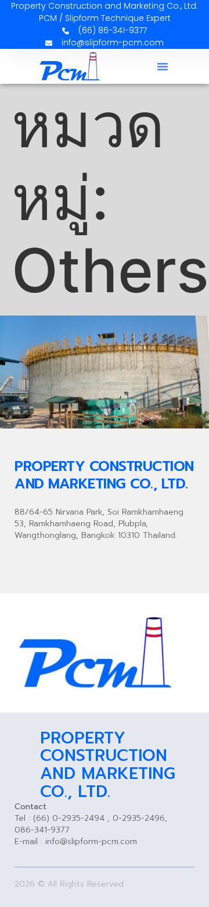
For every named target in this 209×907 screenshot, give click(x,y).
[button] (162, 66)
